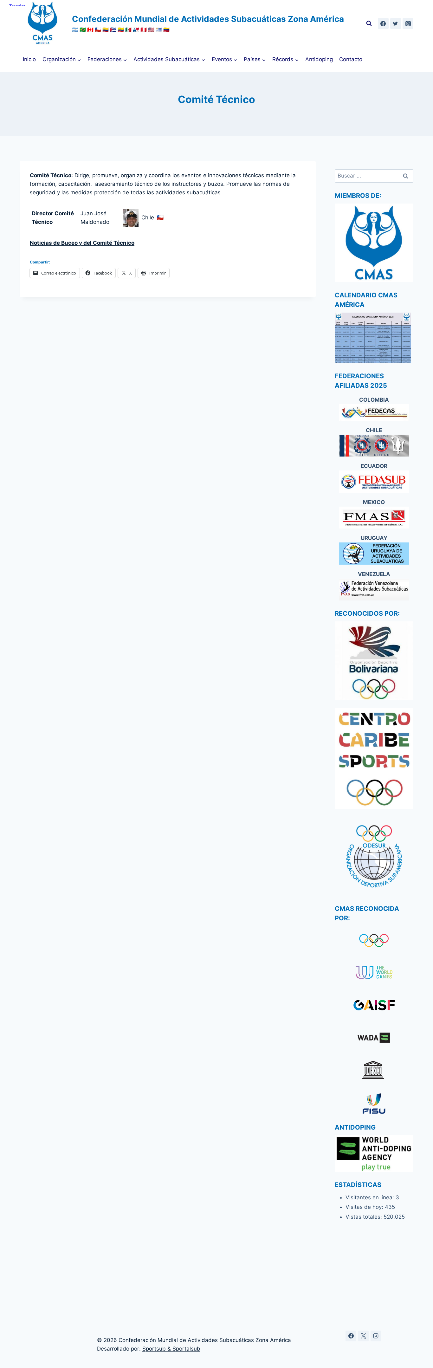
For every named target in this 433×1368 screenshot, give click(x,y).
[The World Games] (374, 973)
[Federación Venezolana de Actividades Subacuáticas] (374, 589)
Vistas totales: (365, 1217)
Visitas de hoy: (365, 1207)
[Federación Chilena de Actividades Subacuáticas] (374, 446)
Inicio (29, 59)
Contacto (350, 59)
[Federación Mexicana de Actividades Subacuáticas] (374, 517)
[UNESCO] (374, 1072)
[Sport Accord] (374, 1006)
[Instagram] (408, 23)
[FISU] (374, 1103)
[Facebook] (383, 23)
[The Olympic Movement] (374, 940)
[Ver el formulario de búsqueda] (369, 23)
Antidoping (319, 59)
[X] (363, 1336)
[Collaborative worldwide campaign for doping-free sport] (374, 1039)
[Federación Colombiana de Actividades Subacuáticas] (374, 412)
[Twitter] (395, 23)
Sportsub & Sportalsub (171, 1348)
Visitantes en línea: (371, 1197)
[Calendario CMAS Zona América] (374, 338)
